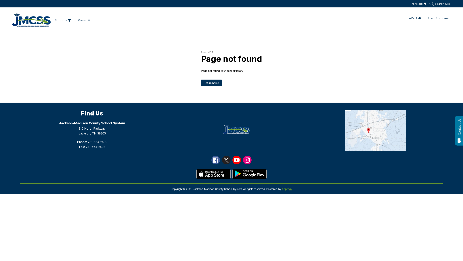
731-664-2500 (97, 142)
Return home (211, 82)
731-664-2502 (95, 147)
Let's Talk (414, 18)
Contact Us (459, 127)
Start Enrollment (439, 18)
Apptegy (287, 188)
